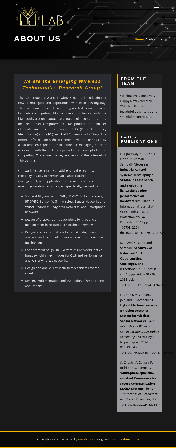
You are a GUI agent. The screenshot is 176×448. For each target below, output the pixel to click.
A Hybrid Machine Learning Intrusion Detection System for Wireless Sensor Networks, (138, 310)
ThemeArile (131, 439)
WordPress (85, 439)
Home (139, 39)
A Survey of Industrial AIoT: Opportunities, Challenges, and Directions (136, 258)
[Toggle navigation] (156, 7)
